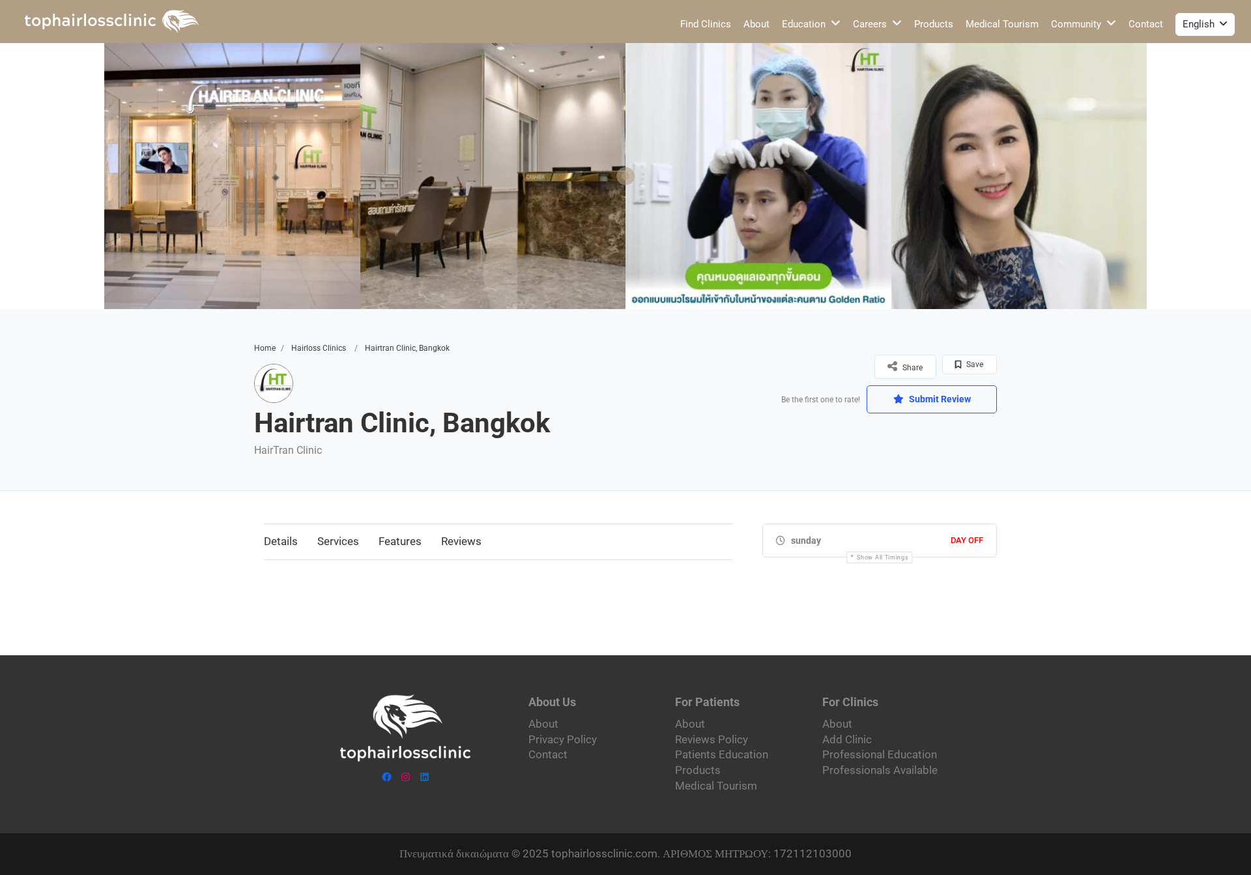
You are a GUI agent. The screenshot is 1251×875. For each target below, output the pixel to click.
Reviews (461, 541)
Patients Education (721, 754)
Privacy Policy (562, 739)
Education (804, 24)
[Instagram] (405, 776)
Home (265, 348)
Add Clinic (847, 739)
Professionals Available (880, 770)
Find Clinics (705, 24)
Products (933, 24)
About (756, 24)
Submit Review (939, 399)
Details (281, 541)
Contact (1146, 24)
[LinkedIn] (424, 776)
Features (400, 541)
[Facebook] (386, 776)
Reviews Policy (711, 739)
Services (338, 541)
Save (973, 364)
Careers (870, 24)
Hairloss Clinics (318, 348)
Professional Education (879, 754)
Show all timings (882, 557)
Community (1076, 24)
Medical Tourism (1002, 24)
